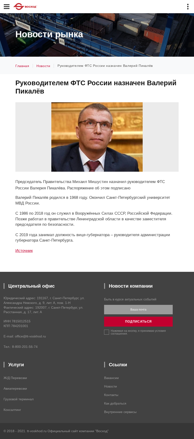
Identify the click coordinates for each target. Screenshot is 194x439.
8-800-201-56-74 (25, 347)
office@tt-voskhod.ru (30, 336)
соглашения (119, 333)
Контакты (111, 395)
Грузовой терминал (19, 399)
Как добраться (115, 403)
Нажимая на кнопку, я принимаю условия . (138, 332)
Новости (110, 386)
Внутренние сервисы (120, 412)
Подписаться (138, 321)
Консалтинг (12, 410)
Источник (24, 250)
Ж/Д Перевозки (15, 378)
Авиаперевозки (15, 388)
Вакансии (111, 378)
